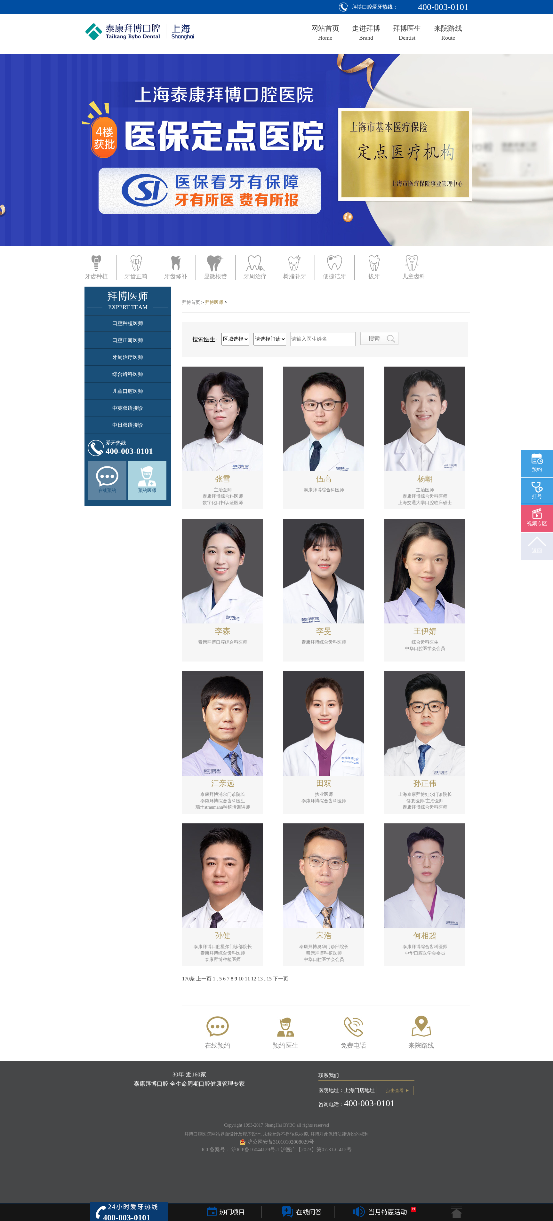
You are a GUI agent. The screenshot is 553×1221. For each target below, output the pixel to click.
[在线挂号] (300, 1212)
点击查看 (395, 1090)
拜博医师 (214, 302)
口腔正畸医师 (127, 340)
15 (269, 978)
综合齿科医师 (127, 374)
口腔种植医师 (127, 323)
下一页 (280, 978)
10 (241, 978)
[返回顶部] (456, 1211)
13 (260, 978)
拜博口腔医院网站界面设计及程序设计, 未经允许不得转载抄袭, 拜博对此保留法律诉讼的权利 (276, 1134)
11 (247, 978)
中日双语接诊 (127, 425)
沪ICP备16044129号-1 (256, 1149)
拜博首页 (191, 302)
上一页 (204, 978)
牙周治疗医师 (127, 357)
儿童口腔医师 (127, 391)
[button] (40, 167)
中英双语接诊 (127, 408)
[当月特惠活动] (382, 1212)
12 (253, 978)
